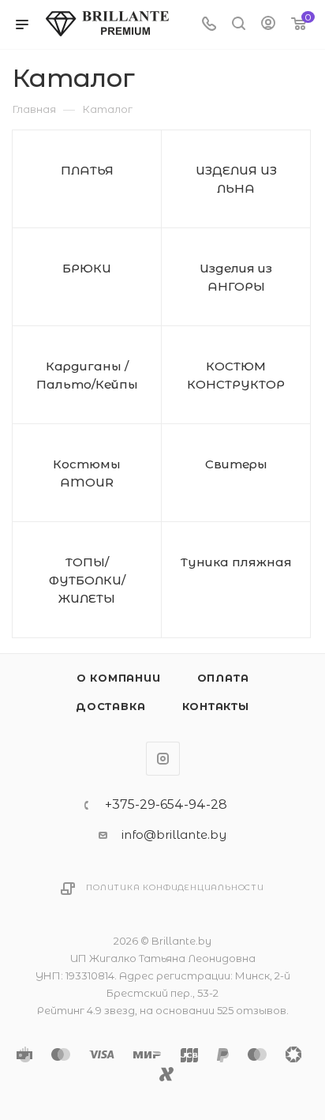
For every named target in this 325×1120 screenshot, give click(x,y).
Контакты (215, 706)
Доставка (110, 706)
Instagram (163, 759)
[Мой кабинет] (268, 24)
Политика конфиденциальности (175, 887)
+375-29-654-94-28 (166, 805)
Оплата (223, 677)
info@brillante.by (173, 834)
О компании (119, 677)
